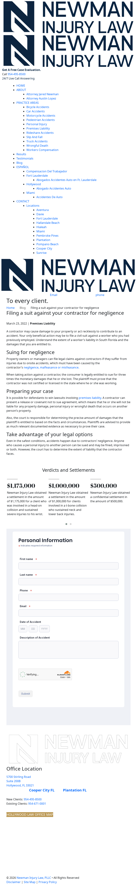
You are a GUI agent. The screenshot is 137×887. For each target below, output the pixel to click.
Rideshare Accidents (40, 133)
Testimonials (24, 158)
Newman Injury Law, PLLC (34, 878)
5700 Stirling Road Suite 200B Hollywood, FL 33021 (20, 781)
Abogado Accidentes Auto (53, 188)
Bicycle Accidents (37, 107)
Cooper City (44, 248)
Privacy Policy (48, 882)
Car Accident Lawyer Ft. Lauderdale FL (32, 849)
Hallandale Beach (48, 223)
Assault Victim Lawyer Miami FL (28, 865)
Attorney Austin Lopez (41, 98)
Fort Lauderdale (37, 176)
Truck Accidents (37, 141)
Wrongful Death (37, 146)
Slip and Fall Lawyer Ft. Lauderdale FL (32, 841)
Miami (30, 193)
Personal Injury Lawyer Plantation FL (31, 833)
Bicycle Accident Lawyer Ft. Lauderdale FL (34, 857)
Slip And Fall (34, 137)
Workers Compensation (42, 150)
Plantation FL (75, 790)
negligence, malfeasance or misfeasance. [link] (51, 367)
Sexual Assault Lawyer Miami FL (28, 869)
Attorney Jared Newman (42, 94)
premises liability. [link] (90, 398)
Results (21, 154)
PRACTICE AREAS (27, 103)
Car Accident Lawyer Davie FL (27, 837)
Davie (40, 214)
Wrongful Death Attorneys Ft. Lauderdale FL (36, 845)
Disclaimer (13, 882)
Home (10, 308)
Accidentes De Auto (49, 197)
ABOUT (21, 90)
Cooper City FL (41, 790)
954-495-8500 (17, 74)
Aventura (42, 210)
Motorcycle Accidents (40, 116)
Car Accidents (35, 111)
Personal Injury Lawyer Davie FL (28, 829)
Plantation (43, 240)
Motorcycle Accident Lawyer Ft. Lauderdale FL (37, 873)
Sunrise (41, 253)
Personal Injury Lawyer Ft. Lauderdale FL (34, 853)
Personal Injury (36, 124)
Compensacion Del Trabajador (46, 171)
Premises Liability (38, 128)
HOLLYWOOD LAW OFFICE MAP (29, 814)
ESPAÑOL (22, 167)
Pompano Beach (47, 244)
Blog (19, 163)
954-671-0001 (37, 804)
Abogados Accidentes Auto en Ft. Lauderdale (66, 180)
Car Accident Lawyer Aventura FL (29, 825)
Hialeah (41, 227)
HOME (20, 86)
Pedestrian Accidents (40, 120)
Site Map (29, 882)
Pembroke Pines (47, 236)
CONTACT (22, 201)
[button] (66, 524)
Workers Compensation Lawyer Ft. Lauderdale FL (39, 861)
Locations (32, 206)
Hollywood (33, 184)
